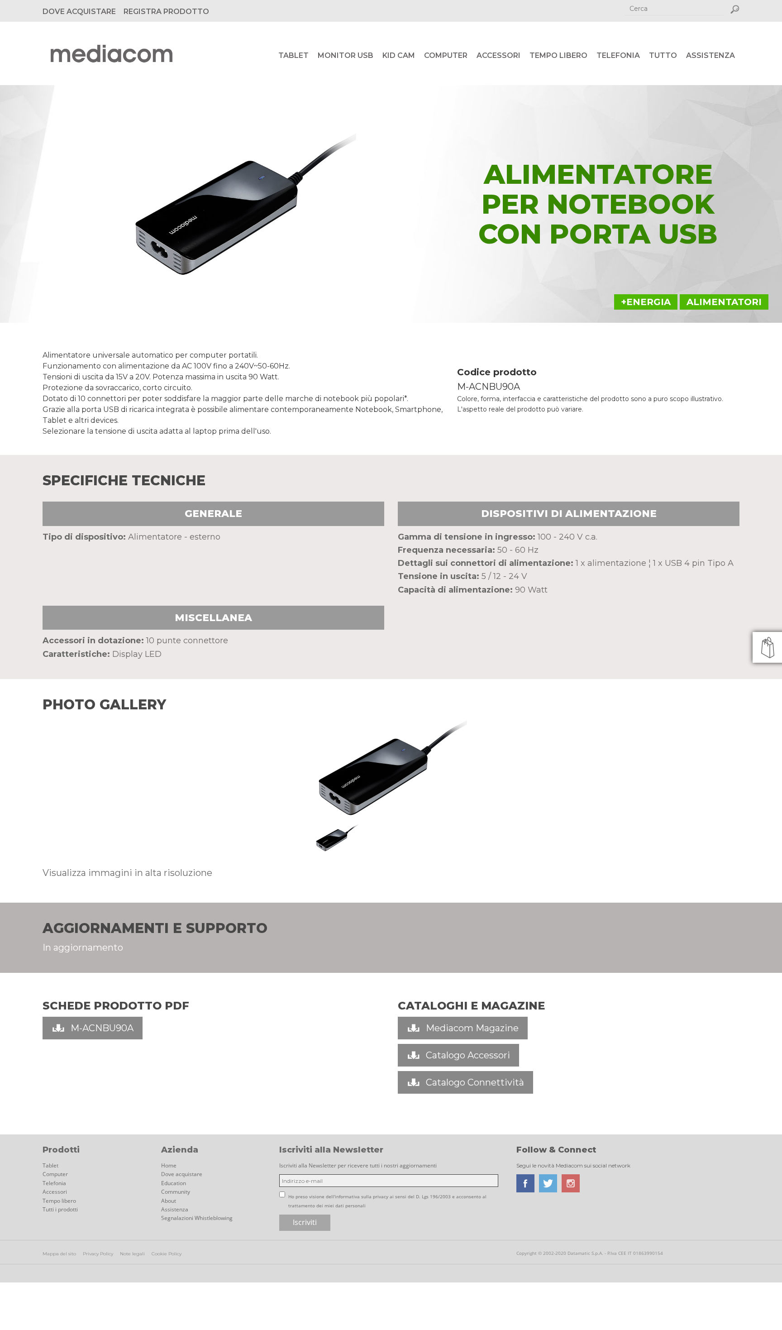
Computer (445, 55)
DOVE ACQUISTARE (79, 11)
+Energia (646, 302)
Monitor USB (345, 55)
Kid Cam (398, 55)
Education (173, 1183)
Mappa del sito (59, 1254)
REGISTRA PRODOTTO (166, 11)
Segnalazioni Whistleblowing (197, 1218)
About (168, 1201)
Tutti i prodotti (60, 1209)
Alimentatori (724, 302)
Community (175, 1192)
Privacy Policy (98, 1254)
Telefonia (618, 55)
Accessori (498, 55)
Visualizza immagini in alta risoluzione (127, 872)
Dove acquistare (181, 1174)
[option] (391, 767)
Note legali (132, 1254)
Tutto (663, 55)
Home (168, 1165)
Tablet (293, 55)
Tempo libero (558, 55)
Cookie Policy (166, 1254)
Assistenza (710, 55)
